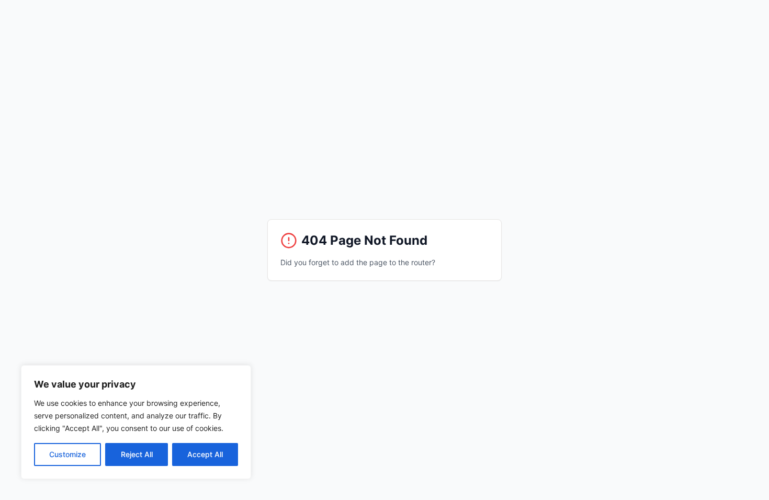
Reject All (137, 454)
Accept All (205, 454)
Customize (67, 454)
